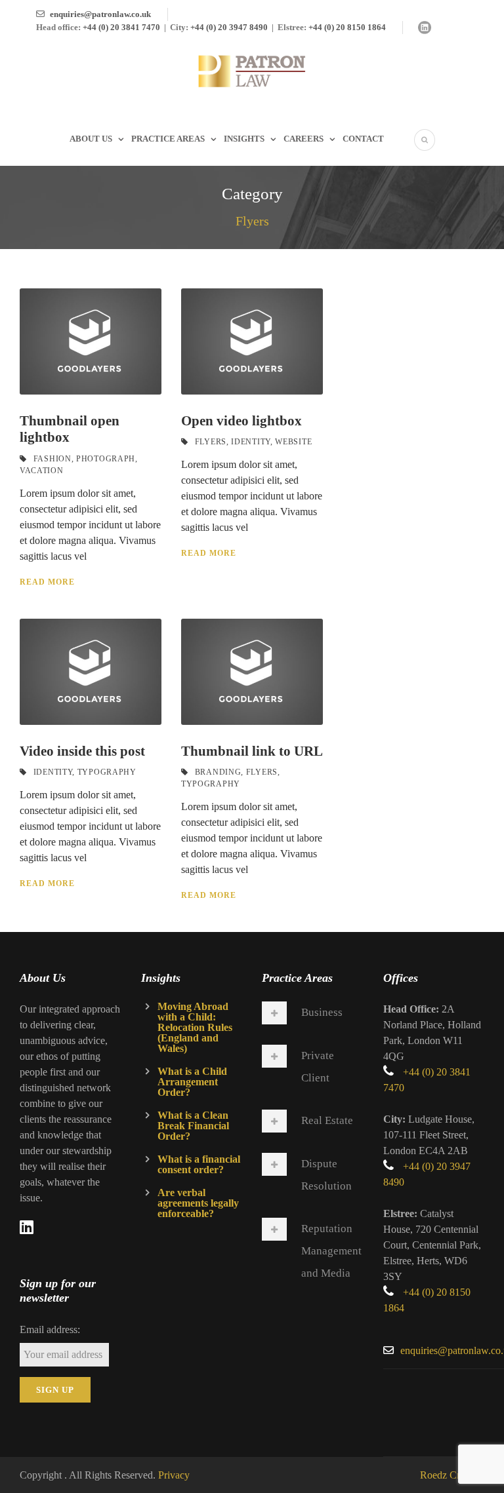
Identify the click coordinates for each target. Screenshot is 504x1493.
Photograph (105, 458)
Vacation (42, 470)
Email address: (50, 1329)
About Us (91, 139)
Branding (218, 772)
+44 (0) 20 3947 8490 (229, 27)
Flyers (210, 441)
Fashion (52, 458)
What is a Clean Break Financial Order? (193, 1126)
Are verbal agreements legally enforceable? (198, 1203)
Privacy (174, 1475)
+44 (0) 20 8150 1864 (347, 27)
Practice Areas (168, 139)
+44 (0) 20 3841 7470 (121, 27)
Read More (47, 582)
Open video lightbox (241, 421)
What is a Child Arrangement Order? (192, 1082)
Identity (250, 441)
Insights (244, 139)
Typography (106, 772)
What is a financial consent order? (199, 1164)
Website (293, 441)
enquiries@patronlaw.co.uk (100, 14)
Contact (363, 139)
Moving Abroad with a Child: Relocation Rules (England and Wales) (195, 1027)
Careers (304, 139)
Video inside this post (82, 751)
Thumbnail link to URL (252, 751)
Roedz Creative (452, 1475)
